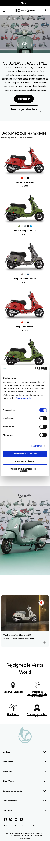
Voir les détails (23, 398)
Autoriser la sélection (25, 461)
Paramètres (36, 446)
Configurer (24, 98)
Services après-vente (12, 791)
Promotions (8, 762)
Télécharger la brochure (24, 109)
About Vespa (8, 781)
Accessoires (8, 771)
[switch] (43, 418)
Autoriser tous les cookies (25, 454)
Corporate (7, 810)
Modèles (6, 752)
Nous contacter (9, 801)
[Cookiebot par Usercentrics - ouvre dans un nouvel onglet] (35, 368)
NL (34, 826)
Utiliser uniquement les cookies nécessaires (25, 470)
